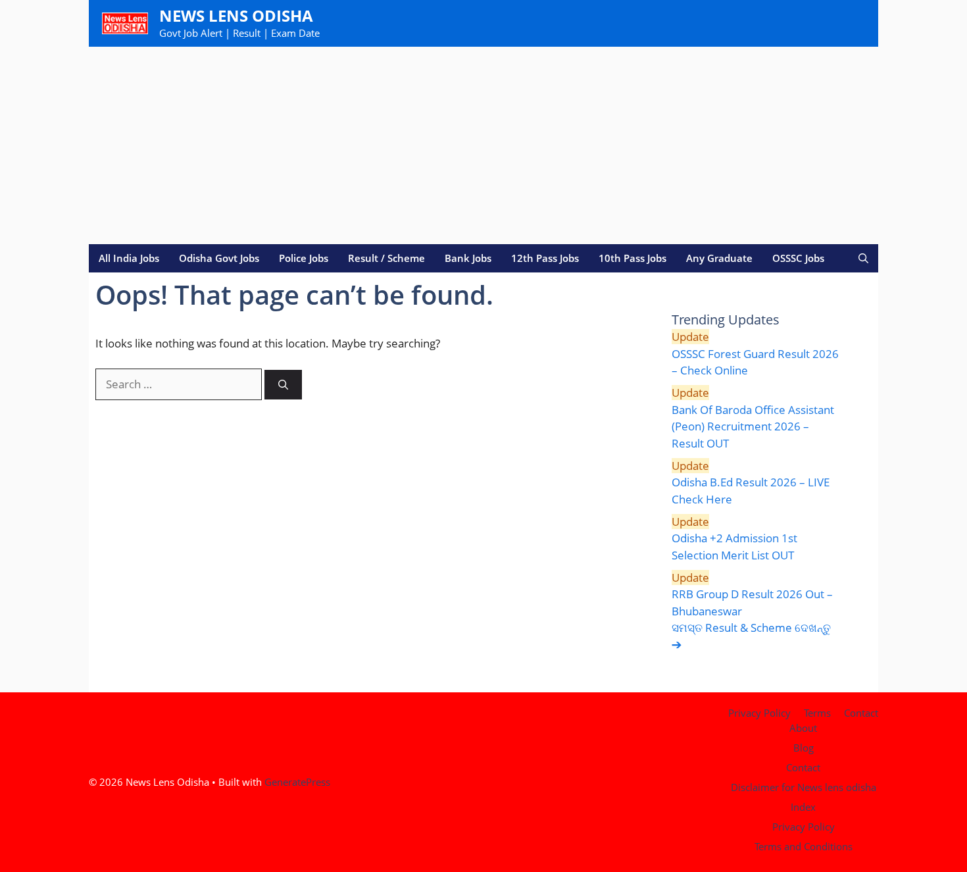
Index (803, 806)
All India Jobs (129, 258)
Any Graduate (719, 258)
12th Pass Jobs (545, 258)
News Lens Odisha (236, 15)
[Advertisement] (483, 145)
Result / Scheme (386, 258)
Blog (803, 747)
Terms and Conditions (804, 846)
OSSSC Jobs (798, 258)
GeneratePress (297, 781)
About (803, 727)
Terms (817, 712)
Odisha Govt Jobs (219, 258)
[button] (863, 258)
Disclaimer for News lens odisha (803, 787)
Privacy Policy (759, 712)
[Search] (283, 384)
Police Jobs (303, 258)
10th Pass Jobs (632, 258)
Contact (861, 712)
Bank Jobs (468, 258)
